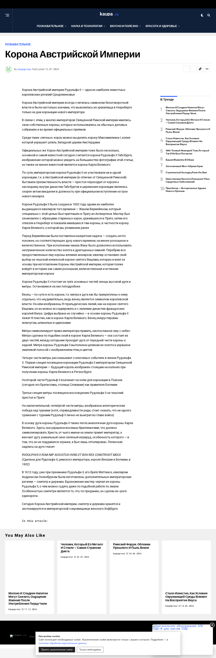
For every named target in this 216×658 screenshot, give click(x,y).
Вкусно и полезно (124, 26)
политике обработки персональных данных (63, 643)
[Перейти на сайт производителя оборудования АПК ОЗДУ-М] (182, 640)
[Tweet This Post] (193, 69)
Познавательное (50, 26)
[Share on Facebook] (186, 69)
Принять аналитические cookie (57, 649)
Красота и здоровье (161, 26)
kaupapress (24, 69)
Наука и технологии (86, 26)
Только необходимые (90, 649)
